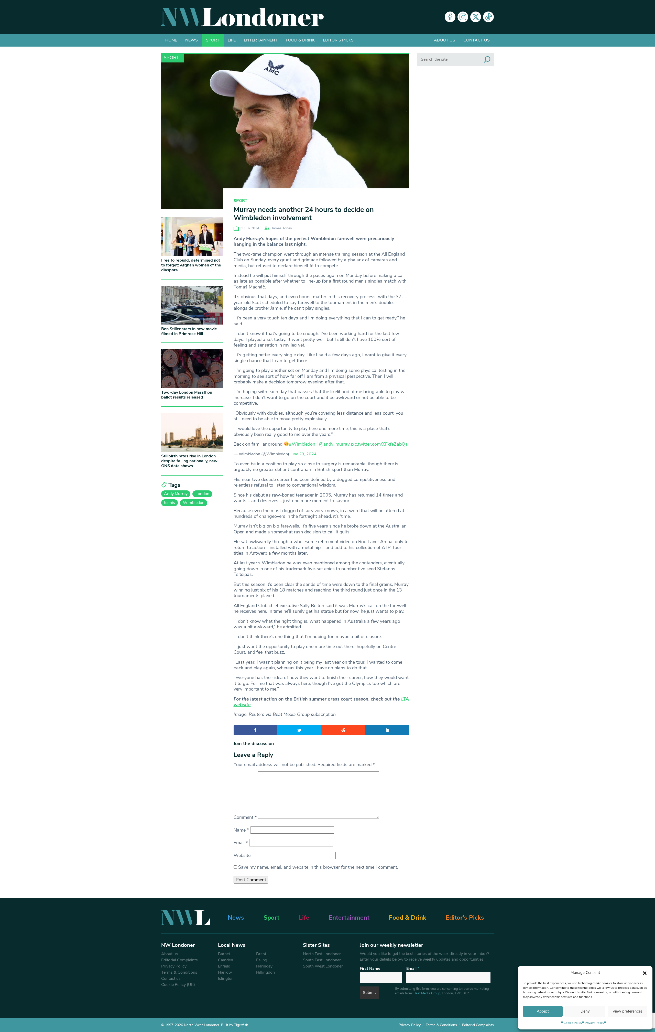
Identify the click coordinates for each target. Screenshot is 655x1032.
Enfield (224, 966)
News (191, 40)
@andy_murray (334, 444)
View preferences (627, 1011)
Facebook (450, 17)
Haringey (264, 966)
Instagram (462, 17)
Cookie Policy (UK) (178, 984)
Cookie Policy (573, 1023)
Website (242, 855)
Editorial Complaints (179, 960)
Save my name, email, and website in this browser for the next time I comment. (318, 867)
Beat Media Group (426, 993)
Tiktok (488, 17)
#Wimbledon (302, 444)
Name (241, 830)
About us (444, 40)
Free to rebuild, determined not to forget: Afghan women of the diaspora (191, 265)
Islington (226, 978)
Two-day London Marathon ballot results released (186, 395)
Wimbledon (193, 503)
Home (171, 40)
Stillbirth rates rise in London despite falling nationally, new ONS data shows (189, 461)
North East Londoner (322, 954)
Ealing (261, 960)
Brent (261, 954)
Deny (585, 1011)
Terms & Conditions (179, 972)
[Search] (487, 59)
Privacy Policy (594, 1023)
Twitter (475, 17)
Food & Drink (300, 40)
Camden (225, 960)
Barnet (224, 954)
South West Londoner (323, 966)
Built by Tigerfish (234, 1025)
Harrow (225, 972)
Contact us (476, 40)
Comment (245, 817)
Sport (213, 40)
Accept (543, 1011)
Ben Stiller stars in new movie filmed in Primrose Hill (189, 331)
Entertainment (261, 40)
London (202, 494)
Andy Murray (176, 494)
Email (241, 842)
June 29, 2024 (303, 454)
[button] (644, 972)
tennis (169, 503)
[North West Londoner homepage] (242, 17)
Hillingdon (265, 972)
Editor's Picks (338, 40)
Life (232, 40)
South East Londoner (322, 960)
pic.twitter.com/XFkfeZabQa (379, 444)
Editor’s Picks (465, 918)
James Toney (282, 228)
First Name (370, 968)
